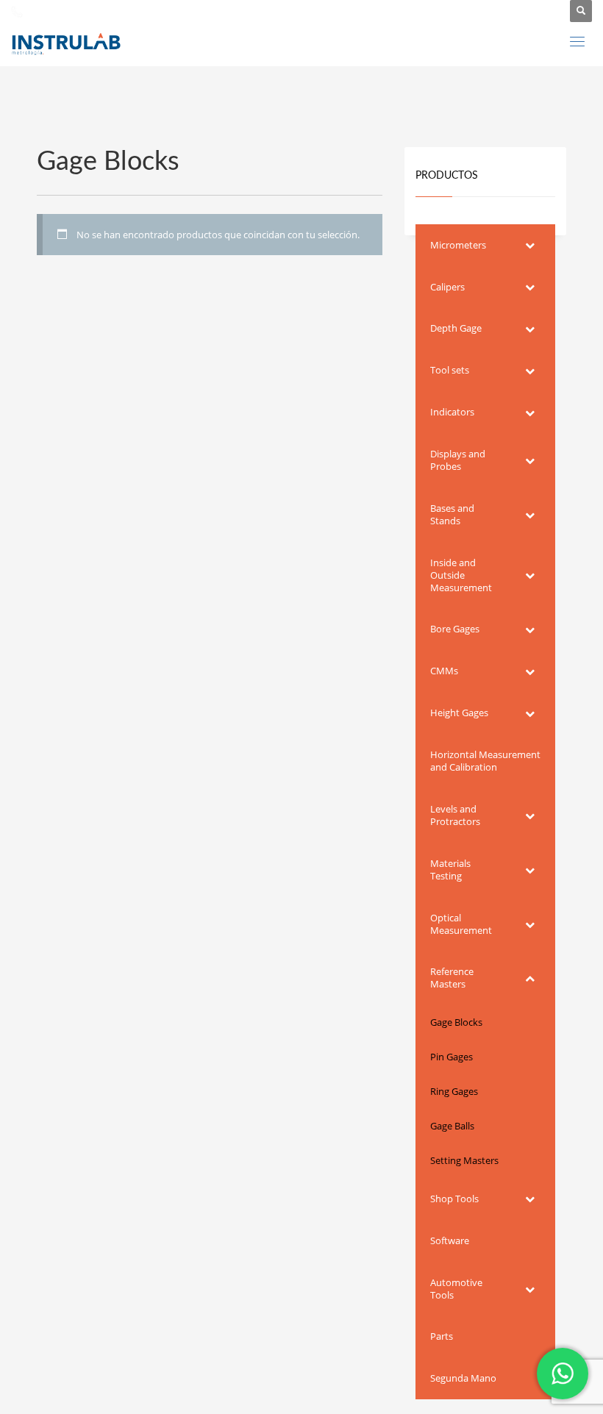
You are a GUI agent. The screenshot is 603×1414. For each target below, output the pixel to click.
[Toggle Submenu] (529, 245)
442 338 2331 (56, 11)
